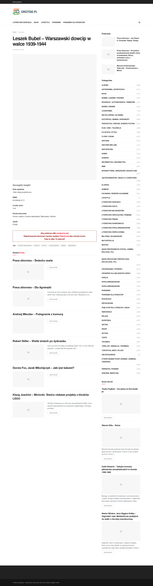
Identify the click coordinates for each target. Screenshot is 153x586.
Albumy (105, 85)
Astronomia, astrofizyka (113, 89)
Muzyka (105, 245)
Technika (106, 342)
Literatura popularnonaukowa (116, 228)
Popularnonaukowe (111, 286)
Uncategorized (108, 354)
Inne (103, 166)
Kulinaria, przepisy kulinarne (115, 193)
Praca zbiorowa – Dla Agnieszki (32, 287)
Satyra (63, 245)
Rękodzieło (107, 312)
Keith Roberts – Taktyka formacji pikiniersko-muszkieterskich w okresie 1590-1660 (119, 469)
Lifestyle (45, 22)
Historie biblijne (109, 145)
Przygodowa (107, 303)
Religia (105, 316)
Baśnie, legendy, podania (113, 98)
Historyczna (107, 149)
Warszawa (72, 245)
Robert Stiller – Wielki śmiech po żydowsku (39, 341)
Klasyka (105, 185)
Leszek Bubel (54, 245)
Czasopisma (107, 111)
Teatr (104, 337)
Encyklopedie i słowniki (112, 115)
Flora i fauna (108, 136)
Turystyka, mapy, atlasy (112, 350)
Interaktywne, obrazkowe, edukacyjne (119, 171)
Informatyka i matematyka (114, 162)
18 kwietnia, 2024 (18, 49)
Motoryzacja (108, 240)
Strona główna (17, 2)
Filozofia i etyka (109, 132)
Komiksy (105, 189)
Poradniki (56, 22)
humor (44, 245)
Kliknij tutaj (64, 236)
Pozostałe (106, 299)
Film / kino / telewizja (111, 128)
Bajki (36, 22)
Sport (104, 329)
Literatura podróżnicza (113, 223)
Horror (105, 158)
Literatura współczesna (113, 232)
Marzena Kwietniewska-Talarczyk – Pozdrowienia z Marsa (127, 68)
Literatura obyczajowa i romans (116, 215)
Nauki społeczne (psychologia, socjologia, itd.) (115, 260)
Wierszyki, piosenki (110, 369)
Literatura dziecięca (22, 22)
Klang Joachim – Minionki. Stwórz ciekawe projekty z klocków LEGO (51, 396)
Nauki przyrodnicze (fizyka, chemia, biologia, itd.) (118, 250)
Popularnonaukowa (111, 282)
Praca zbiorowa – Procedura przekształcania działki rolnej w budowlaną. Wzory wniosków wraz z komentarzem (128, 55)
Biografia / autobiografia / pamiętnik (118, 102)
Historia (105, 141)
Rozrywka (21, 32)
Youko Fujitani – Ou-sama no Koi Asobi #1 (120, 390)
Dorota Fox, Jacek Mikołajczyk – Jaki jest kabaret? (43, 368)
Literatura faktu (109, 206)
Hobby (104, 153)
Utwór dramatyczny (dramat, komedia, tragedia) (119, 360)
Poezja (105, 277)
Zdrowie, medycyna (110, 373)
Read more (53, 267)
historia (36, 245)
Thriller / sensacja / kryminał (115, 346)
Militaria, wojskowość (112, 236)
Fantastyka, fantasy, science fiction (118, 123)
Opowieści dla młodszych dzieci (116, 273)
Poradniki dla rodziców (74, 22)
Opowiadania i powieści (112, 269)
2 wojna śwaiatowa (24, 245)
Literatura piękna (110, 219)
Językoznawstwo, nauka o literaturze (119, 178)
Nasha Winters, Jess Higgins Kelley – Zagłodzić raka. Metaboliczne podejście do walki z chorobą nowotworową (120, 516)
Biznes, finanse (108, 106)
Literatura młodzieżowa (113, 210)
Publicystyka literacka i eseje (116, 307)
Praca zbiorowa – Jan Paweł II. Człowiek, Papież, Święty (128, 39)
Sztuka (105, 333)
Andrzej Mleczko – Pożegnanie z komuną (38, 314)
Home (14, 32)
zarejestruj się (62, 233)
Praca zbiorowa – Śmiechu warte (33, 260)
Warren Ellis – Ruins (111, 425)
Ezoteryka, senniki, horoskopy (115, 119)
